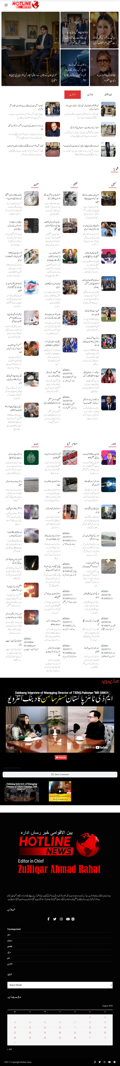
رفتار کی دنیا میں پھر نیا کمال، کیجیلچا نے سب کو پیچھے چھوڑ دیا (91, 254)
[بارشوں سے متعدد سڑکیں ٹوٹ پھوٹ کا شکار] (70, 624)
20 (60, 1032)
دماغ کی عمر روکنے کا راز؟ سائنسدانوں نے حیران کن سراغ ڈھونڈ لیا (15, 226)
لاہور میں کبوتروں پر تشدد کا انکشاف (91, 650)
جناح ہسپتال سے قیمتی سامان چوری (92, 510)
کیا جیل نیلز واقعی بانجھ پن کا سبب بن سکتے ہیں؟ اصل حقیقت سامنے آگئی (14, 318)
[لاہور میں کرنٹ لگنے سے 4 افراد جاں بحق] (108, 484)
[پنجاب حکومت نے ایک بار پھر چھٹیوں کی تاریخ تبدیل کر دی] (70, 317)
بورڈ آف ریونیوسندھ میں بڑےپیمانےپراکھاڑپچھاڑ (15, 456)
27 (60, 1037)
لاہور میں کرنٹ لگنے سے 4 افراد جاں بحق (92, 483)
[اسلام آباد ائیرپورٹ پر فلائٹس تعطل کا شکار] (70, 597)
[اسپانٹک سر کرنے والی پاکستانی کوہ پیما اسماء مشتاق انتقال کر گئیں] (108, 375)
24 (15, 1037)
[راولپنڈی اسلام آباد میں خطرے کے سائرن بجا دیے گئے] (70, 651)
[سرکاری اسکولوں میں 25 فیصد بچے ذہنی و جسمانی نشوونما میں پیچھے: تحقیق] (70, 225)
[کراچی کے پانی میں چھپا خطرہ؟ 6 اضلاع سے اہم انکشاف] (31, 410)
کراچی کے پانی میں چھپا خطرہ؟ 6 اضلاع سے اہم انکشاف (13, 408)
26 (45, 1037)
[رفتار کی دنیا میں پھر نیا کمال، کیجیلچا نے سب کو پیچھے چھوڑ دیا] (108, 256)
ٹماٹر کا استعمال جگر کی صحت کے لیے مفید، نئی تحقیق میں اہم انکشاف (14, 287)
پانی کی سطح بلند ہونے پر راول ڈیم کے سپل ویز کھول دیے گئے (52, 568)
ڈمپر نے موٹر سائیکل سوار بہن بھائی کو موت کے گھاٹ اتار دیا (14, 615)
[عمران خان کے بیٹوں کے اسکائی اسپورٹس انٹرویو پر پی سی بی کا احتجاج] (108, 198)
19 (45, 1032)
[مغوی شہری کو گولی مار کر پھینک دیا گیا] (31, 644)
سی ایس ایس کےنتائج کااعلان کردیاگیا (52, 285)
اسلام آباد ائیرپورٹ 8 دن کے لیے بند (52, 483)
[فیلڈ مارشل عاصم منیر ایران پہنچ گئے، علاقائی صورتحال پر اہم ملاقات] (52, 149)
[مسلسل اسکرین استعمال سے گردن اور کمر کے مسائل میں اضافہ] (31, 348)
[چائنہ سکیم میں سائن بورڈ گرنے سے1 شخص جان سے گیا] (108, 566)
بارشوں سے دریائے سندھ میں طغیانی (14, 483)
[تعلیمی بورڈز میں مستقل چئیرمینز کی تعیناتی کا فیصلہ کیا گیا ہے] (70, 403)
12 (45, 1027)
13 (60, 1027)
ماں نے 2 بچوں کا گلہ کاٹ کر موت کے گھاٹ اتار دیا (14, 534)
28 (75, 1037)
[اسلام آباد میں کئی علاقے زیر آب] (70, 512)
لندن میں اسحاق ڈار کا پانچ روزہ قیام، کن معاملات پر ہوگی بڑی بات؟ (81, 146)
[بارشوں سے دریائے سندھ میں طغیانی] (31, 484)
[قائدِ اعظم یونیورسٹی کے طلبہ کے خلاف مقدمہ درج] (70, 375)
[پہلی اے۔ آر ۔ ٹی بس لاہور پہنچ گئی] (108, 624)
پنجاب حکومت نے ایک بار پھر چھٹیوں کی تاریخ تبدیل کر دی (52, 316)
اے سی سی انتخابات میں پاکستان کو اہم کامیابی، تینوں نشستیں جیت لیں (90, 284)
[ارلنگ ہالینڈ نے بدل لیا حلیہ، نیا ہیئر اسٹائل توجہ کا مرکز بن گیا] (108, 229)
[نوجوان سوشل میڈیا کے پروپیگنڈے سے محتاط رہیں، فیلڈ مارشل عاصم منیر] (52, 109)
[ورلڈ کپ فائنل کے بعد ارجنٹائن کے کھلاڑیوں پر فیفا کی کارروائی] (108, 341)
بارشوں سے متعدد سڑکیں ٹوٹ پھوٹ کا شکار (53, 622)
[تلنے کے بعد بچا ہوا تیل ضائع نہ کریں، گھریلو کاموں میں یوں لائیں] (31, 379)
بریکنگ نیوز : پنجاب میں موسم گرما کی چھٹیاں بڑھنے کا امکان (52, 343)
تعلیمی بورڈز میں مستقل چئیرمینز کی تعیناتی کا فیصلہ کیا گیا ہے (52, 403)
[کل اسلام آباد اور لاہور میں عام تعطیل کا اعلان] (70, 457)
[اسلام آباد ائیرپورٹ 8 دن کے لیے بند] (70, 484)
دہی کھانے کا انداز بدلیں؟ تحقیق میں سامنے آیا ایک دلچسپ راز (13, 196)
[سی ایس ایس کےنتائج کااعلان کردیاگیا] (70, 287)
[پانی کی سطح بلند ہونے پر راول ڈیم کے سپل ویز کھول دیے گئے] (70, 570)
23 (105, 1032)
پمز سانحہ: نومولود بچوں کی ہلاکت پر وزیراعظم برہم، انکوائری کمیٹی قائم (25, 127)
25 (30, 1037)
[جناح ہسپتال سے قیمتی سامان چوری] (108, 512)
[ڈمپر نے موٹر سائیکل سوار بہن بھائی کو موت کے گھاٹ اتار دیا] (31, 617)
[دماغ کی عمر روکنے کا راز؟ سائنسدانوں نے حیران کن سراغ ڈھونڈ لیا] (31, 225)
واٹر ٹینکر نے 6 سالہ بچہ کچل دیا (14, 508)
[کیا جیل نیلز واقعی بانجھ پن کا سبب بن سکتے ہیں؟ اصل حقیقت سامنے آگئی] (31, 317)
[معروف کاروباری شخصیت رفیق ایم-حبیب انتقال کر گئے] (70, 198)
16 (105, 1027)
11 (30, 1027)
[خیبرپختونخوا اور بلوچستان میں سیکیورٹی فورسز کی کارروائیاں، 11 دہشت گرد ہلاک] (108, 109)
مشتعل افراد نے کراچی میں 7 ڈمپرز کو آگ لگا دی (14, 588)
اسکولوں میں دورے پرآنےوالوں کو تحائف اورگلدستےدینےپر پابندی (53, 256)
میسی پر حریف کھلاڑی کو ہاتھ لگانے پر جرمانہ (92, 312)
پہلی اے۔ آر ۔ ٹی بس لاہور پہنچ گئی (91, 622)
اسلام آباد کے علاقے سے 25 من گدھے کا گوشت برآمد (52, 537)
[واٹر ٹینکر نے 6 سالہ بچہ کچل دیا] (31, 512)
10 (15, 1027)
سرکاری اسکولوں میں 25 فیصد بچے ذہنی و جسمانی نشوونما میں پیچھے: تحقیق (52, 226)
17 (15, 1032)
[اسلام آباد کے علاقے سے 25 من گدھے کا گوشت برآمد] (70, 539)
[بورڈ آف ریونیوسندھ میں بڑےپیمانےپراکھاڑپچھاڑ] (31, 457)
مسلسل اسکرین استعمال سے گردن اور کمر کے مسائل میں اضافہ (14, 349)
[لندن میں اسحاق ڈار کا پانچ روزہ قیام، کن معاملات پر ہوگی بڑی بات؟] (108, 149)
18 (30, 1032)
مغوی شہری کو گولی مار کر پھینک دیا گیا (13, 642)
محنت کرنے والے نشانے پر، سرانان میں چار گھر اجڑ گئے (84, 127)
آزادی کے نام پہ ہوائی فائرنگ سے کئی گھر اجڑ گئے (14, 561)
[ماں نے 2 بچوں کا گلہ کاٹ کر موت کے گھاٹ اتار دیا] (31, 535)
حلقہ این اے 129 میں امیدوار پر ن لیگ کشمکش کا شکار (91, 456)
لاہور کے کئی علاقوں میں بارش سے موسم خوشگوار (91, 537)
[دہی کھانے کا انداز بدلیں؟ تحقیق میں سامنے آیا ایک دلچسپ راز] (31, 198)
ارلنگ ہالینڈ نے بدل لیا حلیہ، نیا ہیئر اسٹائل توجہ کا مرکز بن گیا (91, 227)
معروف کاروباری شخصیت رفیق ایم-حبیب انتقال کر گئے (52, 196)
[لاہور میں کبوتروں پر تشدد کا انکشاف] (108, 651)
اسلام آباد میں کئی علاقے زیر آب (53, 510)
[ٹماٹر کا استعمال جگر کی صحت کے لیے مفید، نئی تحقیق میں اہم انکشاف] (31, 287)
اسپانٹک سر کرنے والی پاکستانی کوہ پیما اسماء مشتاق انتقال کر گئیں (91, 374)
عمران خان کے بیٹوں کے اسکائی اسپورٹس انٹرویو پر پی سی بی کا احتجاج (90, 198)
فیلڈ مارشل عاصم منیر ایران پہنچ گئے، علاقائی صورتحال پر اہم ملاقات (25, 146)
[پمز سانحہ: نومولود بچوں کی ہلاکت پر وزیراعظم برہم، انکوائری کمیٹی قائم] (52, 129)
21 (75, 1032)
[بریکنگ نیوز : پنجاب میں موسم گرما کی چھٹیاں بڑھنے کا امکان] (70, 345)
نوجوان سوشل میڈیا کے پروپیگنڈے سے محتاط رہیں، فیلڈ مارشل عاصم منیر (75, 37)
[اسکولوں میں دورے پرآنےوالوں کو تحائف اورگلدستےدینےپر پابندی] (70, 256)
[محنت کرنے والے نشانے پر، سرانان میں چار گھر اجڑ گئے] (108, 129)
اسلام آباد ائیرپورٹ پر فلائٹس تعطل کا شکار (52, 595)
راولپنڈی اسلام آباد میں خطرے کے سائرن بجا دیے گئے (53, 652)
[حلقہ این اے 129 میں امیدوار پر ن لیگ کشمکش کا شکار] (108, 457)
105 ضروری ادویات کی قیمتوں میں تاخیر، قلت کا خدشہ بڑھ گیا (13, 256)
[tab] (72, 94)
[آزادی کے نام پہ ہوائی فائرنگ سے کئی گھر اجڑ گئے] (31, 563)
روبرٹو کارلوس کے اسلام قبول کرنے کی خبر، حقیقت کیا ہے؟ (91, 401)
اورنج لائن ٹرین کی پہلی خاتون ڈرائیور (91, 595)
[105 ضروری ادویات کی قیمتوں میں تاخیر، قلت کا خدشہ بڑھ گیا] (31, 256)
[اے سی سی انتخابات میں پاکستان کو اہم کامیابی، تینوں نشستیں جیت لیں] (108, 283)
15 (90, 1027)
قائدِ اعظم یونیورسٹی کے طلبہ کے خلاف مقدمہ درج (53, 374)
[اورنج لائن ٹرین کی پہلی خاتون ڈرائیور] (108, 597)
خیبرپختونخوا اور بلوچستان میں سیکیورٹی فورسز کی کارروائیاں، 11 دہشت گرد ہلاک (82, 107)
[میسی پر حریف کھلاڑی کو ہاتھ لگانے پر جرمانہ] (108, 314)
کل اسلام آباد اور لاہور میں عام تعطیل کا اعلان (52, 456)
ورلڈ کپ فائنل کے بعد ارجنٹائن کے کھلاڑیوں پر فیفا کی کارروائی (91, 342)
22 (90, 1032)
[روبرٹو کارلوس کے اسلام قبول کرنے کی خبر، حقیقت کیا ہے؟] (108, 403)
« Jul (9, 1049)
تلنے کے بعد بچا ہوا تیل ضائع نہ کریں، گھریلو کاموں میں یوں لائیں (14, 379)
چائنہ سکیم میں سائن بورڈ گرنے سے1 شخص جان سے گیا (91, 564)
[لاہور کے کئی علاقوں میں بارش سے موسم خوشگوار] (108, 539)
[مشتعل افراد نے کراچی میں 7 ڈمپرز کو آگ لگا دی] (31, 590)
